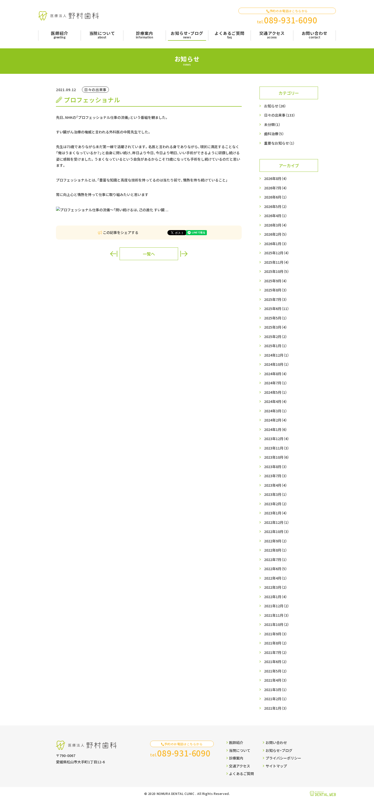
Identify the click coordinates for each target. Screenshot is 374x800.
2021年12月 (276, 605)
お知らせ (275, 105)
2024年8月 (275, 373)
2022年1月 (275, 596)
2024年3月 (275, 410)
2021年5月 (275, 670)
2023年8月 (275, 466)
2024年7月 (275, 382)
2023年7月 (275, 475)
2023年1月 (275, 512)
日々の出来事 (279, 115)
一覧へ (149, 254)
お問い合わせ (276, 742)
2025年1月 (275, 345)
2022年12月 (276, 522)
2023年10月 (276, 457)
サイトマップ (276, 765)
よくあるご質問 (241, 773)
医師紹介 (236, 742)
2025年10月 (276, 271)
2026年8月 (275, 178)
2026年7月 (275, 187)
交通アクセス (239, 765)
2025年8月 (275, 289)
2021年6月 (275, 661)
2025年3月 (275, 327)
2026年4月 (275, 215)
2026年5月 (275, 206)
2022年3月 (275, 587)
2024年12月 (276, 355)
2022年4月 (275, 578)
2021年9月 (275, 633)
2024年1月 (275, 429)
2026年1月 (275, 243)
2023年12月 (276, 438)
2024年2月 (275, 420)
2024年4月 (275, 401)
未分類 (272, 124)
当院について (239, 750)
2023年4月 (275, 485)
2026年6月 (275, 197)
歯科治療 (274, 133)
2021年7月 (275, 652)
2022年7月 (275, 559)
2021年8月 (275, 642)
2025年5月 (275, 317)
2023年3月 (275, 494)
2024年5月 (275, 392)
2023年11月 (276, 448)
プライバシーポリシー (283, 758)
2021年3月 (275, 689)
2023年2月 (275, 503)
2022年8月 (275, 550)
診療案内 (236, 758)
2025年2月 (275, 336)
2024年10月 (276, 364)
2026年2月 (275, 234)
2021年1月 (275, 708)
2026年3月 (275, 225)
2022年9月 (275, 540)
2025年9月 (275, 280)
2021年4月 (275, 680)
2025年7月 (275, 299)
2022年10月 (276, 531)
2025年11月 (276, 262)
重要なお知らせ (279, 143)
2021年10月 (276, 624)
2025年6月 (276, 308)
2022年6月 (275, 568)
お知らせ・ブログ (279, 750)
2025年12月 (276, 252)
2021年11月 (276, 615)
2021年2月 (275, 698)
